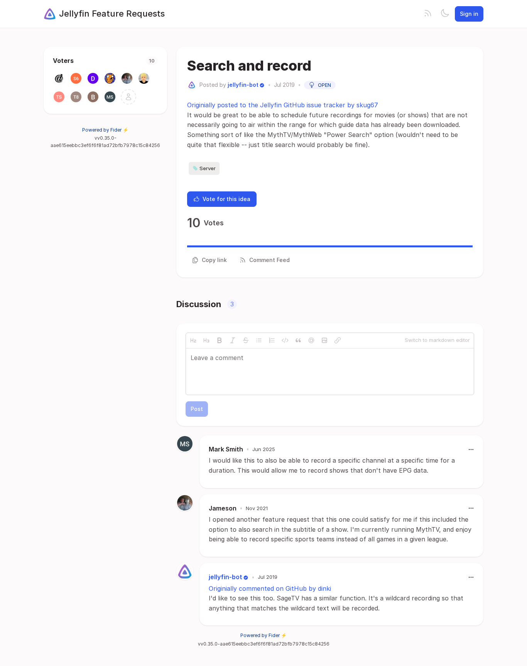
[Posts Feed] (428, 14)
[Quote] (298, 340)
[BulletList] (259, 340)
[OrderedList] (272, 340)
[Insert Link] (337, 340)
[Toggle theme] (445, 14)
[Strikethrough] (246, 340)
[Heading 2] (193, 340)
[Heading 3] (206, 340)
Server (207, 168)
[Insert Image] (324, 340)
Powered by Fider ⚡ (105, 130)
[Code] (285, 340)
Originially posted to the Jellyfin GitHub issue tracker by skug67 (282, 105)
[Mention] (311, 340)
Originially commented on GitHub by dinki (270, 588)
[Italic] (232, 340)
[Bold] (219, 340)
